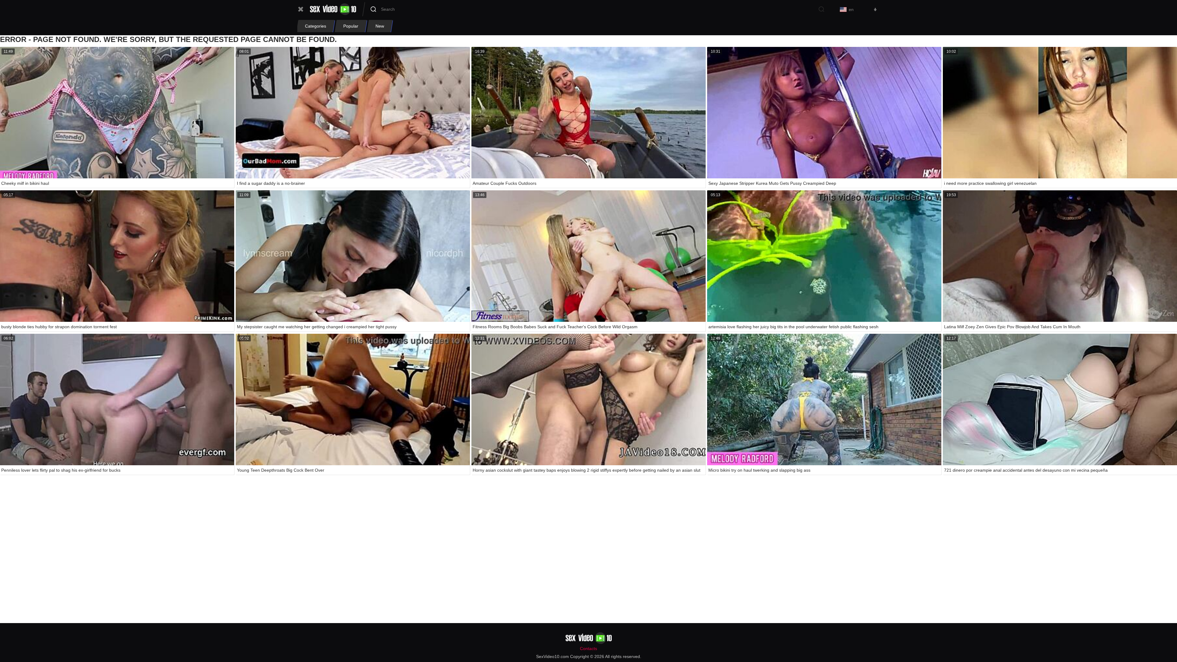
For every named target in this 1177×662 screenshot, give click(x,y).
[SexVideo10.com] (333, 9)
